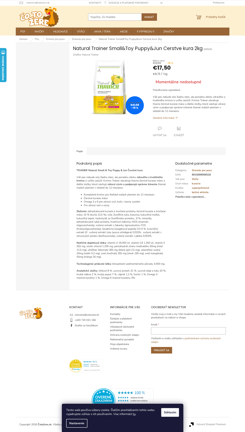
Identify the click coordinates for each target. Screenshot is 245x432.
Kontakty (95, 3)
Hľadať (149, 17)
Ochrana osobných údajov (124, 335)
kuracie (196, 183)
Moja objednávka (119, 344)
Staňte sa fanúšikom (86, 325)
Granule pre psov (202, 170)
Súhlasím (170, 412)
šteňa (195, 179)
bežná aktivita (200, 192)
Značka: (86, 54)
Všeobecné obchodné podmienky (122, 328)
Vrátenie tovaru (118, 348)
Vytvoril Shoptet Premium (211, 424)
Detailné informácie (163, 118)
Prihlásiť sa (161, 350)
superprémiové (200, 188)
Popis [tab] (80, 151)
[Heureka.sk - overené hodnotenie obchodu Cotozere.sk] (122, 400)
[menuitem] (23, 32)
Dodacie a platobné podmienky (129, 3)
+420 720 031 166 (85, 320)
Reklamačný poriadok (122, 339)
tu (134, 414)
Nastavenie (76, 423)
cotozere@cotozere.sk (87, 315)
